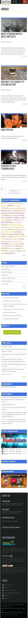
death (24, 208)
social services (12, 246)
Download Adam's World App (11, 593)
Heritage (16, 217)
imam (8, 220)
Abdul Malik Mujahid (7, 272)
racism (21, 241)
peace (11, 236)
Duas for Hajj (7, 129)
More (24, 255)
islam (15, 220)
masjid (10, 224)
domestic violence (6, 210)
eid (21, 210)
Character (4, 205)
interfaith (12, 220)
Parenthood (14, 234)
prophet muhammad (5, 241)
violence (13, 251)
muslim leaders (14, 227)
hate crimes (4, 217)
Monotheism (4, 227)
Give (25, 1)
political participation (12, 239)
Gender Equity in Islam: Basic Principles (13, 309)
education (16, 210)
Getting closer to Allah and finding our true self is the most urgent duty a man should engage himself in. (14, 399)
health (9, 217)
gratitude (13, 215)
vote (16, 251)
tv (10, 251)
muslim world (18, 232)
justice (14, 222)
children (10, 205)
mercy (18, 224)
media (14, 224)
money (21, 225)
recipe (9, 244)
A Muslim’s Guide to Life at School (12, 301)
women (2, 253)
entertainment (5, 213)
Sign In (6, 598)
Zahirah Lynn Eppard (7, 281)
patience (7, 237)
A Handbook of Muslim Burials (11, 318)
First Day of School (6, 374)
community (5, 207)
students (10, 248)
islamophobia (6, 222)
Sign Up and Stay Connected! (12, 332)
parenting (20, 234)
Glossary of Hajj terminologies (8, 167)
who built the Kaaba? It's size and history (12, 83)
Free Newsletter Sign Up (10, 590)
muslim (8, 227)
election (23, 211)
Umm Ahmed (5, 284)
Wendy (21, 251)
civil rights (17, 205)
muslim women (9, 231)
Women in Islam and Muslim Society (12, 315)
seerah (2, 246)
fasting (22, 213)
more (24, 286)
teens (22, 248)
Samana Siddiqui (6, 42)
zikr (15, 253)
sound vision (19, 246)
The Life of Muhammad (9, 312)
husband (3, 219)
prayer (22, 239)
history (23, 217)
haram (22, 215)
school (22, 244)
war (18, 251)
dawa (20, 208)
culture (17, 208)
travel (9, 251)
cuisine (13, 208)
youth (11, 253)
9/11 (2, 203)
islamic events (20, 220)
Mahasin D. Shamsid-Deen (8, 278)
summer (14, 248)
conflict (10, 208)
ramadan (4, 243)
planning (6, 239)
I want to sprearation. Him (8, 404)
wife (24, 250)
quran (18, 241)
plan (2, 238)
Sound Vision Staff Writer (8, 266)
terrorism (4, 250)
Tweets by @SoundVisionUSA (8, 387)
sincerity (6, 246)
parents (3, 236)
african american (12, 203)
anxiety (21, 203)
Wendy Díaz (5, 275)
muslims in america (13, 229)
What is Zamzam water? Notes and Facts (11, 35)
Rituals (19, 244)
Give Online (7, 587)
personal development (19, 236)
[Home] (6, 2)
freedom (6, 215)
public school (13, 241)
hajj (16, 215)
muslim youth (5, 234)
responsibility (14, 244)
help (12, 218)
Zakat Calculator (8, 585)
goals (10, 215)
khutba (17, 222)
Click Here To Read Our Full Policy (10, 521)
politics (18, 239)
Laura (20, 222)
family (17, 212)
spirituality (4, 248)
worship (7, 253)
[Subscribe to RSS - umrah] (1, 189)
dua (12, 211)
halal (18, 215)
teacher (18, 248)
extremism (12, 213)
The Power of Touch (7, 346)
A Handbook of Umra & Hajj (10, 298)
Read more (24, 56)
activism (6, 203)
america (18, 203)
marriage (4, 224)
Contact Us (7, 595)
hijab (20, 218)
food (2, 215)
